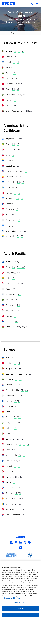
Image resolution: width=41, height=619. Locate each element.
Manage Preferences (20, 602)
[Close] (38, 564)
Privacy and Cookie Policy (11, 598)
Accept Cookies (20, 615)
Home (5, 33)
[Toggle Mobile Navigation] (37, 3)
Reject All (20, 609)
